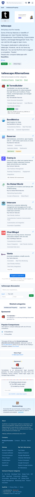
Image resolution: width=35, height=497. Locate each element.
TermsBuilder (16, 368)
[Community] (29, 3)
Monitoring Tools (20, 480)
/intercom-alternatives (7, 201)
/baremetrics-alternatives (8, 118)
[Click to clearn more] (17, 407)
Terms (21, 487)
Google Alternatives (23, 455)
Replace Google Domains (25, 465)
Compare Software (7, 453)
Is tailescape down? (17, 354)
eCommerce (13, 478)
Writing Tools (25, 478)
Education (5, 482)
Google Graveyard (23, 463)
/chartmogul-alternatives (8, 230)
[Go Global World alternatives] (3, 185)
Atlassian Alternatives (24, 457)
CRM (3, 476)
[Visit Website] (33, 119)
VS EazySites (8, 334)
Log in (3, 294)
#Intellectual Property (8, 80)
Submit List (5, 463)
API (3, 442)
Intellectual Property (10, 307)
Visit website (11, 109)
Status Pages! (6, 457)
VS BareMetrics (8, 331)
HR (19, 478)
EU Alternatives (8, 344)
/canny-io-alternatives (7, 156)
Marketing (24, 476)
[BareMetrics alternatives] (3, 120)
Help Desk (9, 476)
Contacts (17, 440)
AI (2, 474)
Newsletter (5, 465)
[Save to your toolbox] (5, 21)
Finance (28, 480)
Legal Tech (23, 307)
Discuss (23, 440)
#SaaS (26, 80)
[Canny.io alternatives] (3, 159)
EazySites (4, 57)
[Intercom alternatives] (3, 203)
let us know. (15, 346)
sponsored (20, 412)
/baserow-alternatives (7, 134)
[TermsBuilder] (3, 86)
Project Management (8, 480)
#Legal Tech (18, 80)
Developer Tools (16, 474)
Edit (3, 60)
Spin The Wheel (17, 491)
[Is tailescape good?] (10, 64)
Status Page (17, 63)
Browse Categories (7, 450)
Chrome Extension (7, 455)
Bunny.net (16, 490)
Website (4, 63)
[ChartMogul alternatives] (3, 233)
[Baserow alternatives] (3, 137)
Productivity (16, 476)
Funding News (6, 460)
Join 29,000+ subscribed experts (17, 394)
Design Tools (25, 474)
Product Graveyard (23, 460)
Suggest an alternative (17, 275)
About (29, 440)
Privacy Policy (13, 487)
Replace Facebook (23, 453)
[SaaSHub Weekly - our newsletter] (26, 3)
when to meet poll (15, 493)
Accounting (5, 478)
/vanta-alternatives (6, 251)
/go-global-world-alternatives (9, 182)
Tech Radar (21, 450)
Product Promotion (7, 440)
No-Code (7, 474)
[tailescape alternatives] (5, 15)
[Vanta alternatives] (3, 254)
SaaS (29, 307)
